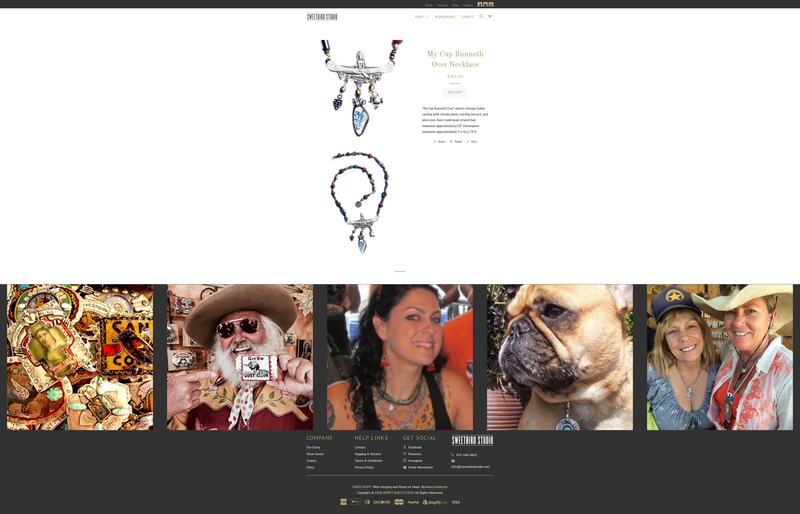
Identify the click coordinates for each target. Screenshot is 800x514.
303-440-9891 (466, 455)
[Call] (453, 455)
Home (428, 5)
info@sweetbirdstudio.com (470, 466)
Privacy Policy (364, 467)
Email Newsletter (420, 467)
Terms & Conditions (368, 460)
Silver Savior (315, 454)
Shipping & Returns (368, 454)
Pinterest (414, 454)
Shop (419, 17)
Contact (467, 5)
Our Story (442, 5)
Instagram (414, 460)
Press (310, 467)
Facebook (414, 447)
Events (468, 17)
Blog (456, 5)
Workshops (445, 17)
